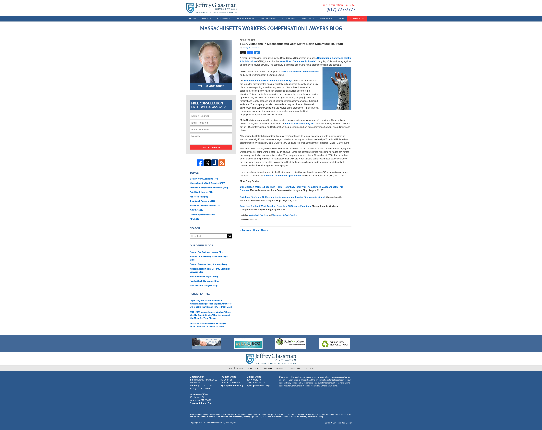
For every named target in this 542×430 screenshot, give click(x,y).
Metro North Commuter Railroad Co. (298, 61)
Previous (245, 230)
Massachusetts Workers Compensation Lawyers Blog (211, 8)
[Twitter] (207, 162)
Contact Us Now (211, 147)
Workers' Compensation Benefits (209, 187)
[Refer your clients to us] (206, 343)
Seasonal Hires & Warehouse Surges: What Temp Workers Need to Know (208, 325)
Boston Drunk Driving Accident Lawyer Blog (209, 258)
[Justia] (214, 162)
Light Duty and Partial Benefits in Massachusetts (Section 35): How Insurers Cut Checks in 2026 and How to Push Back (211, 303)
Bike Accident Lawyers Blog (204, 285)
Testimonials (268, 18)
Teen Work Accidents (202, 201)
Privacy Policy (253, 368)
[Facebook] (200, 162)
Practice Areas (245, 18)
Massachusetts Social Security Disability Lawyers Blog (210, 270)
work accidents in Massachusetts (301, 71)
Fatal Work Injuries (201, 192)
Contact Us (357, 18)
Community (307, 18)
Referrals (326, 18)
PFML (194, 219)
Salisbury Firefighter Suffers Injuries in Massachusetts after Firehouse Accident (282, 197)
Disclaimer (267, 368)
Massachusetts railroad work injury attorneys (268, 80)
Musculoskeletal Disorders (205, 205)
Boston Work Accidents (258, 215)
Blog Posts (309, 368)
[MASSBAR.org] (248, 343)
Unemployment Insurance (204, 214)
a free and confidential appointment (282, 175)
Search (229, 236)
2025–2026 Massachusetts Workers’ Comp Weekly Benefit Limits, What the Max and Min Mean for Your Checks (210, 315)
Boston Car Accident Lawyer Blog (206, 252)
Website (206, 18)
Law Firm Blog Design (338, 423)
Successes (288, 18)
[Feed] (221, 162)
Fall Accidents (199, 196)
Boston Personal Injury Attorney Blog (208, 264)
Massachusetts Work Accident (284, 215)
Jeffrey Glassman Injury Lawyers (221, 422)
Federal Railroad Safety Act (299, 123)
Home (192, 18)
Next (264, 230)
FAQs (341, 18)
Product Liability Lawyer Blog (204, 281)
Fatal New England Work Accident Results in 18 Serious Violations (275, 206)
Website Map (295, 368)
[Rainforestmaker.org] (290, 343)
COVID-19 (196, 210)
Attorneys (223, 18)
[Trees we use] (334, 343)
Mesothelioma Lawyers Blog (204, 276)
